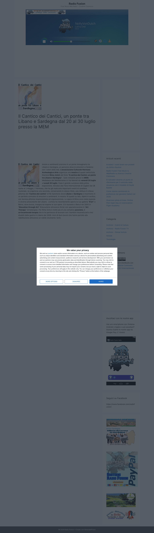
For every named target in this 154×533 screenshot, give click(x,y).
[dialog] (77, 266)
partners (51, 253)
